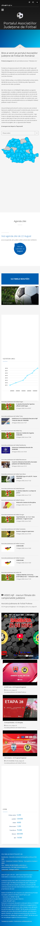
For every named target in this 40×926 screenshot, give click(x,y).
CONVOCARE (20, 546)
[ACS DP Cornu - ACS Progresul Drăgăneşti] (20, 672)
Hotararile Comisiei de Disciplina (26, 502)
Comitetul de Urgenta (7, 303)
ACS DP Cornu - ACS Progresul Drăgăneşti (15, 687)
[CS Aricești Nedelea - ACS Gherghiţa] (20, 708)
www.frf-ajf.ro (6, 875)
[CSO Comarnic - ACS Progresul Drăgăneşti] (20, 743)
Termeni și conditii (7, 921)
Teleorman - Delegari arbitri (10, 869)
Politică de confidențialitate (23, 921)
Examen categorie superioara (25, 531)
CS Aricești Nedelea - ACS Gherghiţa (13, 722)
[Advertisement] (20, 192)
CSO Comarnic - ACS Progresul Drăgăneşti (15, 758)
